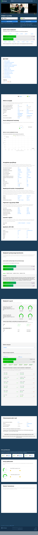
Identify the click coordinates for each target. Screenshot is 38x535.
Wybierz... (9, 18)
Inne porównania (7, 74)
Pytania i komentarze (7, 77)
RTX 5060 (21, 33)
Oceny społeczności (7, 76)
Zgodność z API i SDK (7, 69)
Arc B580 (14, 41)
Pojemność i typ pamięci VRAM (9, 66)
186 (27, 105)
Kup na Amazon (12, 21)
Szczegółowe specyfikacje (8, 63)
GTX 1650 (10, 33)
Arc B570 (9, 41)
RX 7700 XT (23, 41)
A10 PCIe (21, 23)
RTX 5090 (32, 33)
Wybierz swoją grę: (19, 347)
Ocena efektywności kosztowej (9, 62)
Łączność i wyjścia (7, 67)
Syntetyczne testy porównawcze (9, 70)
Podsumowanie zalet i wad (8, 73)
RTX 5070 (26, 33)
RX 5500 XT (5, 41)
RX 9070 (27, 41)
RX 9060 (18, 41)
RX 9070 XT (32, 41)
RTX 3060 (17, 33)
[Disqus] (19, 501)
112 (18, 105)
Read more (34, 4)
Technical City (4, 1)
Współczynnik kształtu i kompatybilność (10, 65)
